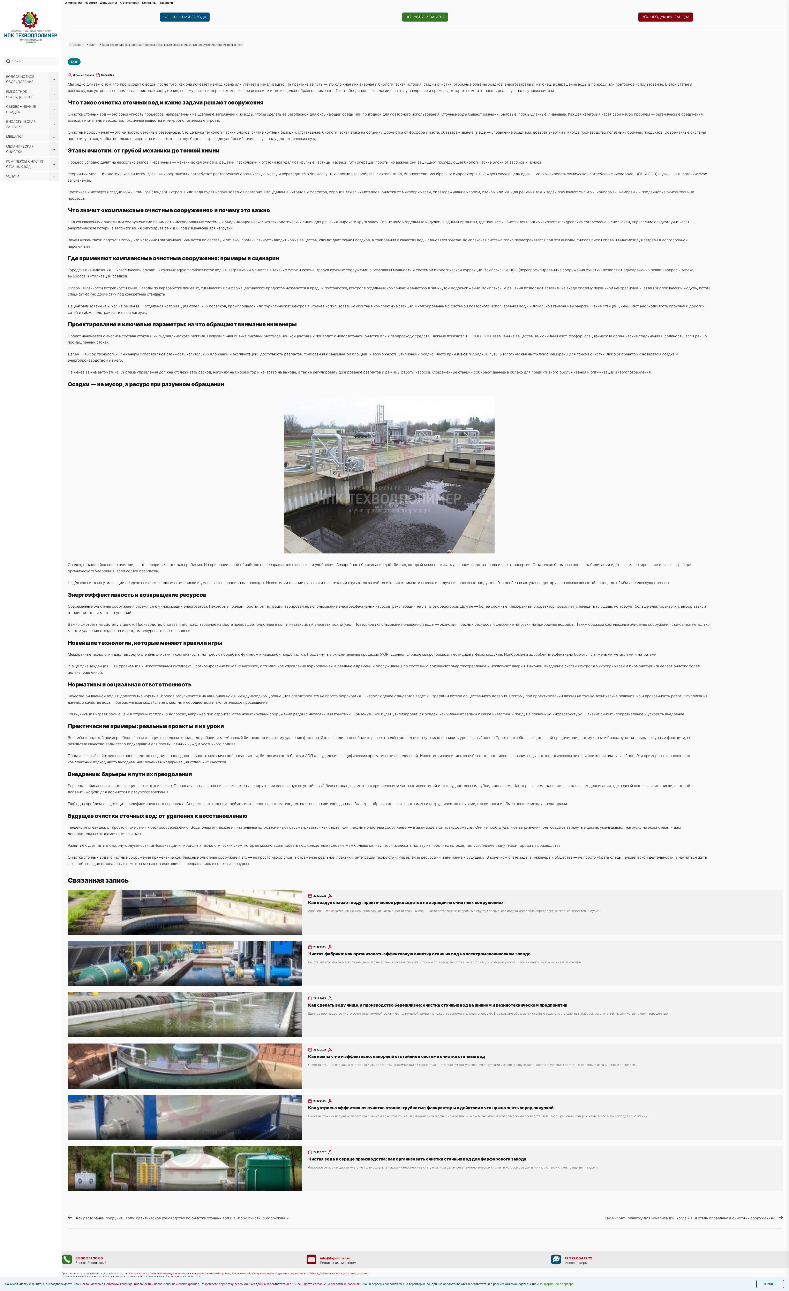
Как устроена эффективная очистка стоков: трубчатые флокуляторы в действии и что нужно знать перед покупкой (431, 1107)
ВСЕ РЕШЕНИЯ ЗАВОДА (184, 17)
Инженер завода (83, 75)
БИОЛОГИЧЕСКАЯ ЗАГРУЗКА (21, 124)
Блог (74, 61)
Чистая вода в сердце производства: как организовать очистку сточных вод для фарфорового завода (417, 1159)
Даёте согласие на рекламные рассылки (332, 1284)
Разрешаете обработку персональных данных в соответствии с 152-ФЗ (251, 1284)
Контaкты (149, 2)
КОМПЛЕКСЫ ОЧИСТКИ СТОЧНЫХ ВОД (25, 164)
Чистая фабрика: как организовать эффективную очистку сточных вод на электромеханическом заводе (419, 953)
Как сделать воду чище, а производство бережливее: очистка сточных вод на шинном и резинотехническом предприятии (437, 1005)
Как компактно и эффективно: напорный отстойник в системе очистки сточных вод (396, 1056)
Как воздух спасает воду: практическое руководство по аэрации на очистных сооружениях (406, 902)
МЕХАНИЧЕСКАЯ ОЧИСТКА (20, 149)
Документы (108, 2)
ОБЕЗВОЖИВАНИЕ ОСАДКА (21, 109)
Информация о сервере (556, 1284)
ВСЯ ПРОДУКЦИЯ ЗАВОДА (666, 17)
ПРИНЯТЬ (770, 1284)
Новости (91, 2)
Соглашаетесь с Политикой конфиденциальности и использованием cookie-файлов (179, 1273)
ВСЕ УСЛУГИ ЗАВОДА (425, 17)
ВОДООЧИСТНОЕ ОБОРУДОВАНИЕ (20, 79)
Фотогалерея (129, 2)
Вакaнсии (166, 2)
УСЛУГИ (12, 176)
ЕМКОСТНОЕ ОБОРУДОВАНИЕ (20, 94)
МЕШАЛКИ (14, 136)
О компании (73, 2)
